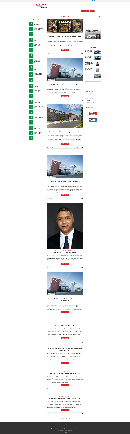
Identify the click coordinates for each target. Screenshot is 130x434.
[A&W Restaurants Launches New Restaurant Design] (97, 76)
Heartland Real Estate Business (90, 89)
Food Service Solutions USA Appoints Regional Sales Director (89, 63)
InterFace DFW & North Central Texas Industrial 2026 (38, 74)
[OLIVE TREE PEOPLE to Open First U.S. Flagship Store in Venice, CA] (97, 70)
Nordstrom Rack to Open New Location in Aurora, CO (65, 181)
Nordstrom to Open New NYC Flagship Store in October (65, 398)
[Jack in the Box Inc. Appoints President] (97, 58)
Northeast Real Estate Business (90, 91)
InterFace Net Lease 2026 (38, 117)
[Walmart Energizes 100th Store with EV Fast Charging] (97, 52)
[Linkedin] (92, 0)
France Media (74, 11)
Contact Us (70, 428)
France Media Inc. (76, 428)
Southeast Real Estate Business (90, 93)
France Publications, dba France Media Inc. (66, 430)
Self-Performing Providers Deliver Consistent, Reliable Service (93, 36)
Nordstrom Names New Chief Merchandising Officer (65, 373)
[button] (86, 34)
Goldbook (50, 11)
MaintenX (87, 22)
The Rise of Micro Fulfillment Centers (65, 252)
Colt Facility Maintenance (90, 24)
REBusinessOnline (88, 100)
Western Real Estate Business (90, 98)
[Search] (99, 17)
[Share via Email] (82, 53)
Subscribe (68, 11)
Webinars (55, 11)
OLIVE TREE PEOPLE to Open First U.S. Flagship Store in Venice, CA (89, 70)
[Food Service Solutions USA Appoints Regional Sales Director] (97, 64)
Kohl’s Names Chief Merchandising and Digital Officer (65, 132)
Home (36, 11)
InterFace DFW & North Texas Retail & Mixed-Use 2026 (38, 68)
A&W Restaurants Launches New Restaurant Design (88, 75)
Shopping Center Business (89, 84)
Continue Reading (65, 49)
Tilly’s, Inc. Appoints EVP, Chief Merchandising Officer (65, 36)
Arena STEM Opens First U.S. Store (65, 325)
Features (44, 11)
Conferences (56, 428)
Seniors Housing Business (89, 107)
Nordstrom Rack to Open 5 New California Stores (65, 84)
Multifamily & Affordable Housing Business (92, 102)
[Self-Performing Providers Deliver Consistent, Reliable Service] (93, 34)
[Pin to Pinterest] (81, 53)
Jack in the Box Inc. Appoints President (88, 57)
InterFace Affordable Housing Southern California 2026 (37, 61)
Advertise (65, 428)
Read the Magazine (85, 11)
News (39, 11)
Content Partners (61, 11)
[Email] (94, 0)
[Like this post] (77, 53)
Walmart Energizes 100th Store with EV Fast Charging (88, 51)
